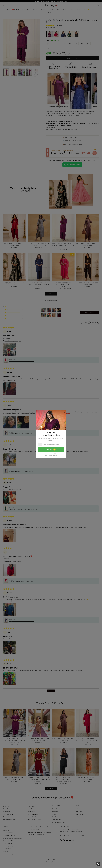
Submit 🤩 (51, 449)
